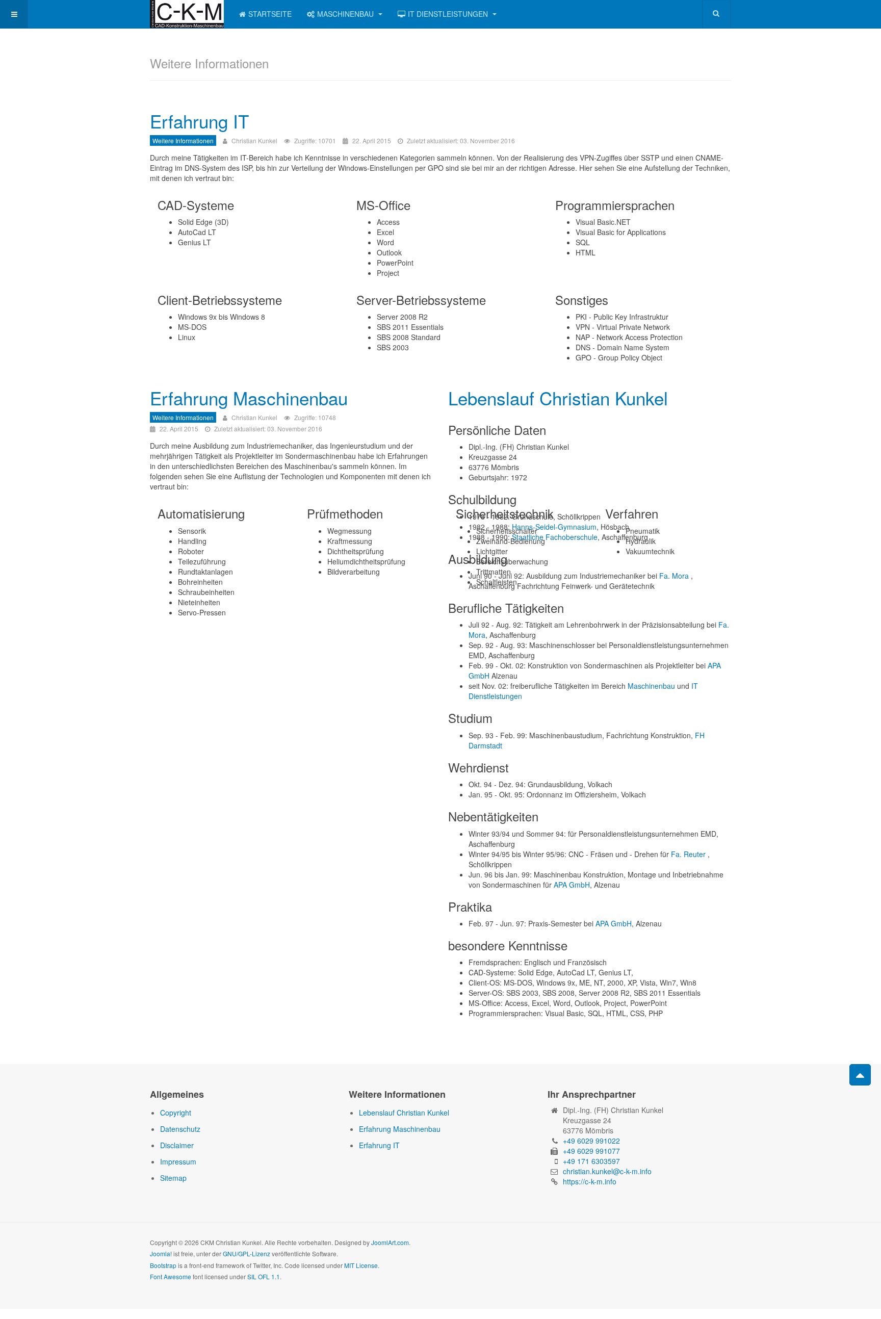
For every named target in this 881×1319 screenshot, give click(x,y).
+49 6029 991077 (591, 1151)
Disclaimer (177, 1145)
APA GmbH (572, 885)
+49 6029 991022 (591, 1140)
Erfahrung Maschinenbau (249, 397)
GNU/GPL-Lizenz (246, 1253)
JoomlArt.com (390, 1242)
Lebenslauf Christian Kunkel (558, 397)
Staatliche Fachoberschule (555, 537)
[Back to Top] (860, 1074)
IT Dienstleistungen (449, 14)
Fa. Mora (674, 576)
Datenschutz (180, 1129)
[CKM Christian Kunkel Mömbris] (187, 14)
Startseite (270, 14)
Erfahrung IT (199, 121)
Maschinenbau (346, 14)
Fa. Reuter (688, 854)
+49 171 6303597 (591, 1161)
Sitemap (173, 1178)
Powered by (684, 1250)
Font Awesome (170, 1276)
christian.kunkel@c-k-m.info (607, 1171)
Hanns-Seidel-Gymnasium (554, 527)
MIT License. (361, 1265)
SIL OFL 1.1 (263, 1276)
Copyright (175, 1112)
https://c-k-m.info (589, 1181)
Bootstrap (163, 1265)
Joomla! (161, 1253)
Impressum (178, 1161)
